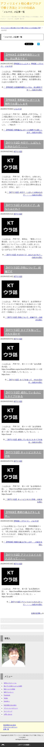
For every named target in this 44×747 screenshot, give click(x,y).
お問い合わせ (8, 714)
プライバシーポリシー (11, 708)
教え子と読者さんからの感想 (13, 686)
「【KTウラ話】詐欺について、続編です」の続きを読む (23, 318)
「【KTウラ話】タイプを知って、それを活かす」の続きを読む (24, 381)
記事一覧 (6, 729)
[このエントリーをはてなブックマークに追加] (38, 44)
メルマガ (8, 66)
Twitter (6, 698)
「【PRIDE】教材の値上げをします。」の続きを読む (23, 543)
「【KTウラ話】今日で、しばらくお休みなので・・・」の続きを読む (24, 193)
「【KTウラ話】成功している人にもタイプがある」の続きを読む (23, 441)
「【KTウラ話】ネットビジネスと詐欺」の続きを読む (23, 500)
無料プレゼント (9, 692)
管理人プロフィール (10, 683)
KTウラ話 (18, 151)
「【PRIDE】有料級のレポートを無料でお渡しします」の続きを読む (23, 131)
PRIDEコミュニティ (22, 64)
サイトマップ (8, 711)
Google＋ (7, 701)
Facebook (7, 695)
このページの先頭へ (24, 745)
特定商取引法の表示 (10, 705)
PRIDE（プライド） (22, 521)
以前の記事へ (36, 613)
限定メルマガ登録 (9, 689)
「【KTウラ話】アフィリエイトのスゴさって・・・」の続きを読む (25, 603)
